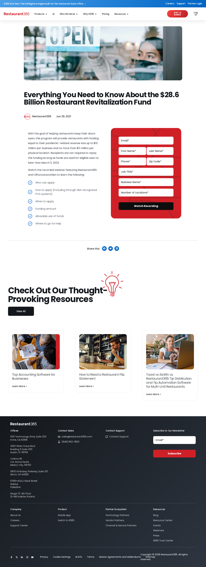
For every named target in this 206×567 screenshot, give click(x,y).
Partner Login (195, 3)
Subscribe (174, 453)
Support (181, 3)
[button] (104, 248)
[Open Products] (46, 14)
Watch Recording (146, 206)
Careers (169, 3)
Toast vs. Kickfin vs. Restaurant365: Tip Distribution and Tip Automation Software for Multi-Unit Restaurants (169, 380)
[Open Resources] (127, 14)
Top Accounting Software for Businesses (33, 376)
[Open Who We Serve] (77, 14)
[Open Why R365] (96, 14)
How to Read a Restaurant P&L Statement (102, 376)
